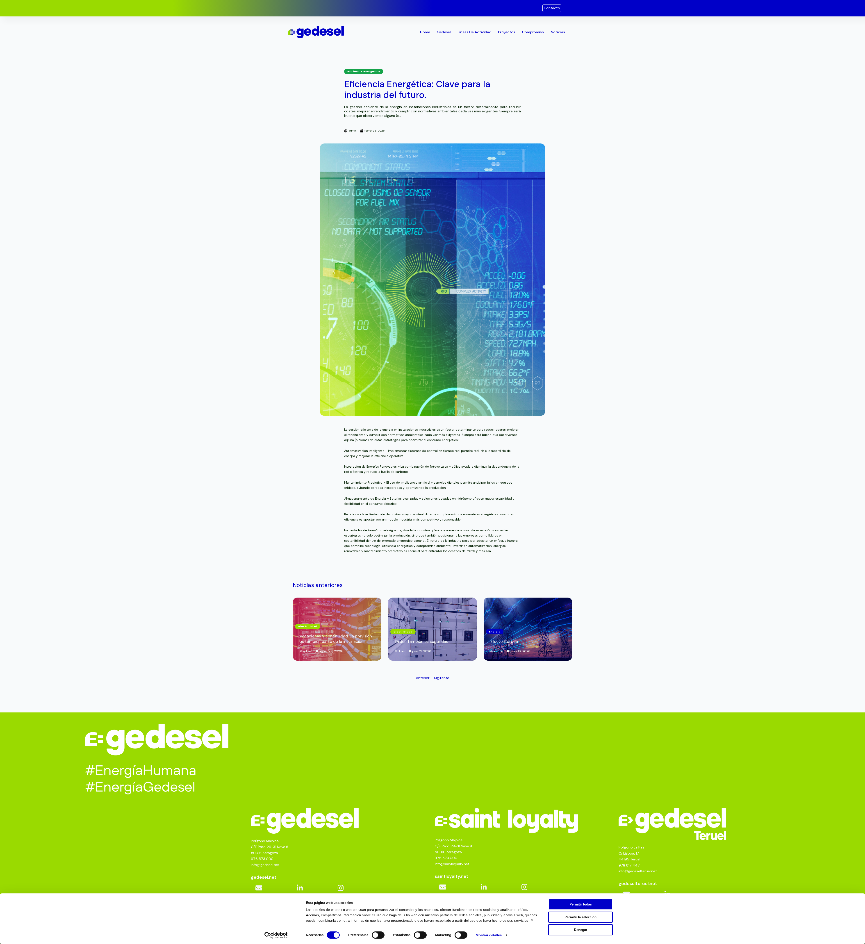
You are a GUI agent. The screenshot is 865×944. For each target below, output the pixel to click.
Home (425, 32)
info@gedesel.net (265, 864)
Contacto (552, 8)
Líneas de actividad (474, 32)
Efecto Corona (504, 641)
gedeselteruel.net (638, 883)
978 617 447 (629, 865)
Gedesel (444, 32)
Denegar (580, 930)
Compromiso (533, 32)
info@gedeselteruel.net (638, 871)
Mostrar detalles (489, 935)
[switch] (378, 935)
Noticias (558, 32)
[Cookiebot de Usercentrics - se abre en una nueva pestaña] (276, 935)
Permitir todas (580, 904)
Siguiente (441, 678)
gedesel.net (263, 877)
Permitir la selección (580, 917)
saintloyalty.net (451, 876)
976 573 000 (262, 858)
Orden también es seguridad (421, 641)
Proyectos (506, 32)
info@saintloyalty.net (452, 864)
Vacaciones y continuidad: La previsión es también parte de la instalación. (336, 638)
